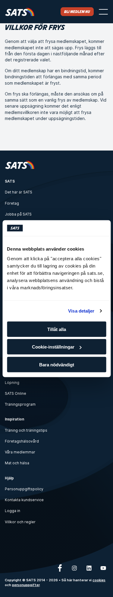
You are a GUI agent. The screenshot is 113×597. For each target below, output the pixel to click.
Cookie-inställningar (53, 346)
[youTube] (103, 568)
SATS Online (15, 393)
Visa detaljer (81, 310)
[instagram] (74, 568)
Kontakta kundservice (24, 500)
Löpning (12, 382)
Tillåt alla (56, 329)
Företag (12, 203)
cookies (99, 580)
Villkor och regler (20, 522)
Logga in (12, 510)
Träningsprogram (20, 404)
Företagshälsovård (22, 441)
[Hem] (20, 11)
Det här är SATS (18, 192)
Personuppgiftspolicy (24, 489)
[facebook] (60, 568)
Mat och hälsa (17, 463)
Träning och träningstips (26, 430)
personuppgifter (25, 585)
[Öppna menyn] (103, 12)
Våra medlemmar (20, 452)
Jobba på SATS (18, 214)
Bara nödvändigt (56, 364)
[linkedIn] (89, 568)
